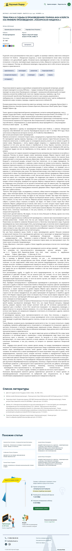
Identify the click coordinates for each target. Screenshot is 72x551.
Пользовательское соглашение (43, 540)
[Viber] (11, 46)
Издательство (62, 4)
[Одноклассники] (5, 46)
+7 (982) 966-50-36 (12, 538)
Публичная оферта (40, 542)
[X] (9, 46)
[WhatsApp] (13, 46)
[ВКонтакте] (3, 46)
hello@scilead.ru (12, 541)
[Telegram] (7, 46)
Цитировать (27, 44)
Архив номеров (51, 4)
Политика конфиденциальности (43, 538)
